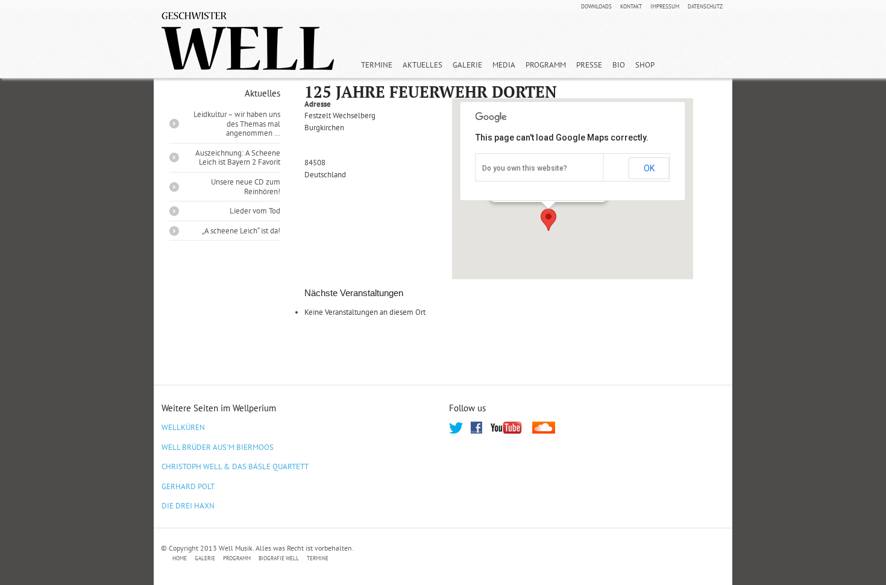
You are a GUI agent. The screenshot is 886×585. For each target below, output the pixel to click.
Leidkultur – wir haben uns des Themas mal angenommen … (236, 123)
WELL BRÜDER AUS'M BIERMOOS (218, 447)
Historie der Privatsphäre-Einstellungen (545, 558)
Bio (618, 65)
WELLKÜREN (183, 427)
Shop (645, 65)
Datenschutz (705, 6)
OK (649, 168)
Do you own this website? (524, 168)
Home (179, 558)
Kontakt (631, 6)
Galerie (467, 65)
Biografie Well (279, 558)
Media (503, 65)
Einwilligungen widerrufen (673, 558)
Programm (546, 65)
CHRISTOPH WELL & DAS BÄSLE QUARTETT (235, 466)
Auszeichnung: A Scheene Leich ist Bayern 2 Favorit (237, 158)
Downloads (596, 6)
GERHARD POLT (188, 486)
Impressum (664, 6)
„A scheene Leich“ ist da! (241, 231)
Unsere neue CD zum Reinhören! (245, 187)
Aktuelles (422, 65)
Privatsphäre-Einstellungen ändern (400, 558)
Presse (589, 65)
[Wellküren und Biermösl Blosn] (248, 41)
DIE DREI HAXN (188, 506)
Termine (376, 65)
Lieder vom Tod (255, 211)
